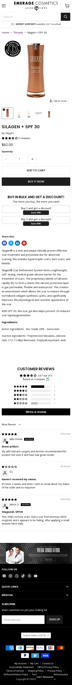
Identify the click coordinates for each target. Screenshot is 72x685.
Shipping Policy (36, 670)
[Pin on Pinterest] (24, 243)
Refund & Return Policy (16, 674)
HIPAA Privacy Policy (48, 667)
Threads (18, 32)
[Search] (65, 17)
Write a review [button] (36, 412)
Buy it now (36, 182)
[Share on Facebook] (4, 243)
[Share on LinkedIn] (17, 243)
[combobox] (31, 17)
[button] (10, 138)
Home (5, 32)
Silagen (9, 133)
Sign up (54, 619)
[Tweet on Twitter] (11, 243)
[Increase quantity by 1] (32, 159)
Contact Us (48, 663)
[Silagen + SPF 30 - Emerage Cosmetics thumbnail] (7, 113)
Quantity (7, 151)
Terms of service (15, 670)
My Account (21, 663)
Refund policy (61, 674)
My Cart (34, 663)
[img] (9, 434)
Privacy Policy (55, 670)
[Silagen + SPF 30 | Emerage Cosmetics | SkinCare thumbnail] (18, 113)
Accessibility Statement (21, 667)
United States (34, 635)
